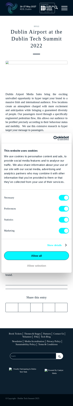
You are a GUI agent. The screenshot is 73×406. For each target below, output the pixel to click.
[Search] (54, 8)
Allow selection (36, 265)
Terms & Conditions (48, 344)
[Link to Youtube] (65, 401)
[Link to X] (59, 401)
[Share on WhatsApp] (36, 307)
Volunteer (27, 336)
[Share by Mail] (61, 307)
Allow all (36, 255)
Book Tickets (15, 333)
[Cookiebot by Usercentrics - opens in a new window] (53, 138)
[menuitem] (54, 8)
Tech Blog (46, 336)
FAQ (36, 336)
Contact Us (58, 333)
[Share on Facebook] (12, 307)
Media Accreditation (34, 341)
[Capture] (36, 74)
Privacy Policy (54, 341)
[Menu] (63, 8)
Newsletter (17, 341)
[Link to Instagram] (54, 401)
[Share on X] (24, 307)
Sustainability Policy (26, 344)
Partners (47, 333)
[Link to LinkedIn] (49, 401)
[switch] (64, 208)
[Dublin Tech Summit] (30, 8)
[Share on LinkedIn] (49, 307)
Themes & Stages (32, 333)
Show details (54, 245)
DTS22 (36, 26)
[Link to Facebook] (43, 401)
